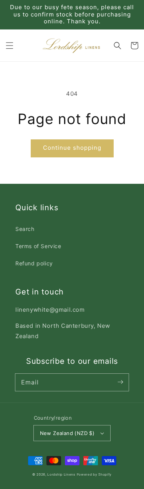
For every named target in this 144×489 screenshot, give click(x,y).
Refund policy (34, 263)
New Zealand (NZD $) (67, 433)
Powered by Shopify (94, 474)
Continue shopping (72, 147)
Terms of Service (38, 246)
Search (25, 229)
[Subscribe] (120, 382)
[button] (9, 45)
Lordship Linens (61, 474)
